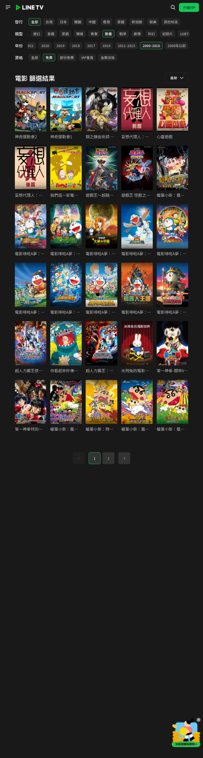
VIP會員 (87, 57)
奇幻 (36, 33)
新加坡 (137, 21)
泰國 (120, 21)
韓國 (77, 21)
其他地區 (171, 21)
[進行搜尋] (173, 7)
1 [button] (95, 458)
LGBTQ (186, 33)
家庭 (65, 33)
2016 (106, 45)
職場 (79, 33)
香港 (106, 21)
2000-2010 (151, 45)
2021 (30, 45)
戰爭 (122, 33)
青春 (94, 33)
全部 (34, 21)
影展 (51, 33)
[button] (124, 458)
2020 (45, 45)
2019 (60, 45)
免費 (49, 57)
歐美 (153, 21)
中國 (92, 21)
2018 (76, 45)
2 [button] (108, 458)
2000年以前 (176, 45)
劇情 (137, 33)
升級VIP (189, 7)
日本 (63, 21)
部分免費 (67, 57)
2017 (91, 45)
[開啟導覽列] (8, 7)
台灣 (49, 21)
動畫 (108, 33)
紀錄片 (167, 33)
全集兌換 (108, 57)
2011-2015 (126, 45)
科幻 (151, 33)
